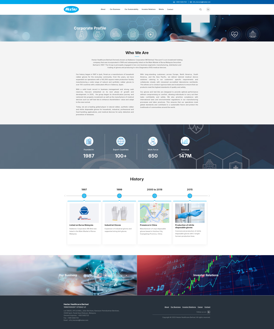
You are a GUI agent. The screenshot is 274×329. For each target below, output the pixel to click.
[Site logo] (71, 9)
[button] (65, 196)
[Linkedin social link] (208, 9)
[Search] (200, 9)
